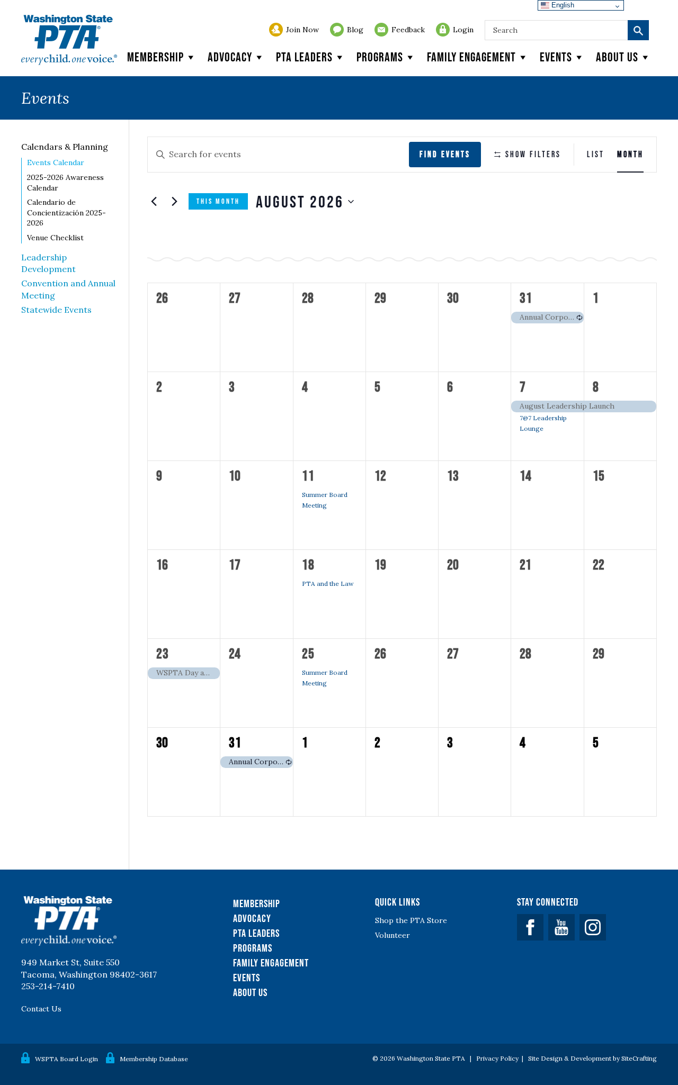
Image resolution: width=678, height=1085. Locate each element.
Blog (355, 29)
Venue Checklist (55, 237)
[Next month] (174, 201)
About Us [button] (617, 57)
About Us (250, 992)
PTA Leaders (304, 57)
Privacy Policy (497, 1058)
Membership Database (154, 1059)
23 (162, 653)
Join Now (302, 29)
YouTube (561, 927)
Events (556, 57)
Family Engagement (471, 57)
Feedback (408, 29)
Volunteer (392, 935)
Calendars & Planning (64, 146)
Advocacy (230, 57)
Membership (155, 57)
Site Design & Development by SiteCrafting (592, 1058)
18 (308, 564)
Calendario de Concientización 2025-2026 (66, 212)
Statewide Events (56, 309)
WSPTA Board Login (66, 1059)
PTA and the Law (328, 583)
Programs (379, 57)
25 (308, 653)
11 (308, 475)
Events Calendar (55, 162)
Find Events (445, 154)
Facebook (530, 927)
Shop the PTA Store (411, 920)
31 (526, 297)
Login (463, 29)
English (561, 5)
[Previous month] (153, 201)
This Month (218, 201)
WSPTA (69, 40)
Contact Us (41, 1009)
